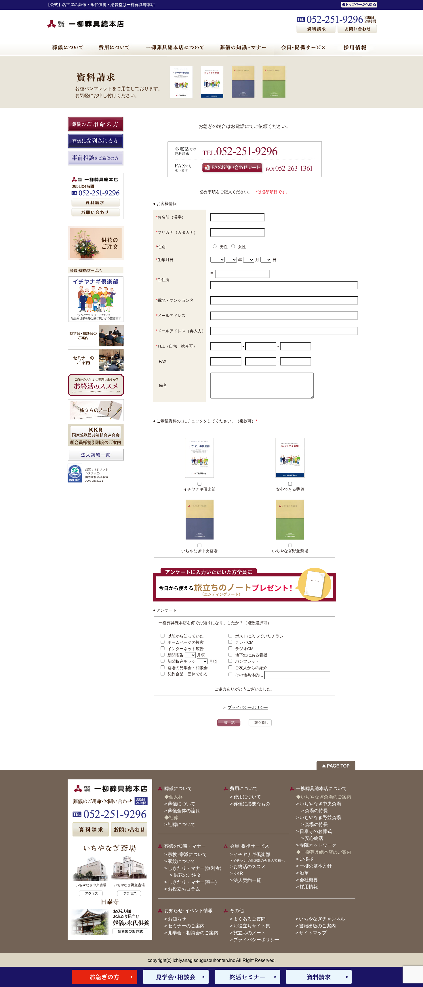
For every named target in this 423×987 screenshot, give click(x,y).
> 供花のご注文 (183, 875)
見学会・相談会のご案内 (193, 932)
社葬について (181, 824)
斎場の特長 (316, 810)
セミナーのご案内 (186, 925)
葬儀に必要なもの (251, 803)
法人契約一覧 (247, 880)
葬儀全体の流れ (184, 810)
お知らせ (177, 918)
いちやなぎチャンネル (322, 918)
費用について (247, 796)
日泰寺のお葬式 (316, 831)
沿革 (304, 872)
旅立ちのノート (249, 932)
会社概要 (309, 879)
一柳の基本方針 (316, 865)
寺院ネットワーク (318, 845)
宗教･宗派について (187, 854)
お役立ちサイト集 (251, 925)
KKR (238, 873)
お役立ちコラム (184, 889)
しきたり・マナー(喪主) (192, 882)
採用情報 (309, 886)
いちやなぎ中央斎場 (320, 803)
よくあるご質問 (249, 918)
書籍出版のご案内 (317, 925)
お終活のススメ (249, 866)
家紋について (181, 861)
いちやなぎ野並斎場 (320, 817)
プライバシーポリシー (248, 707)
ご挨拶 (306, 859)
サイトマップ (313, 932)
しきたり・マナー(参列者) (194, 868)
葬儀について (181, 803)
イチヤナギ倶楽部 (251, 854)
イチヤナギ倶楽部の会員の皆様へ (259, 861)
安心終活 (314, 838)
